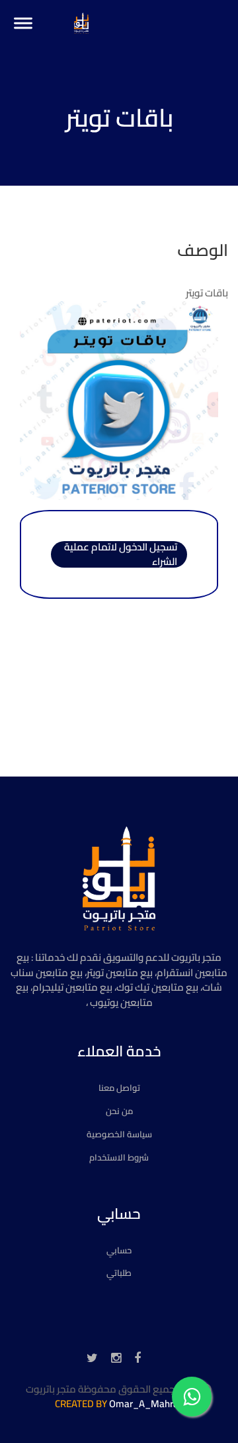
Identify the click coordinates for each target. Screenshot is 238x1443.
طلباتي (119, 1273)
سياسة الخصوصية (119, 1134)
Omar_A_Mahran (146, 1403)
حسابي (119, 1250)
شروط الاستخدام (119, 1157)
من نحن (119, 1111)
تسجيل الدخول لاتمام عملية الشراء (120, 554)
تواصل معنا (119, 1088)
